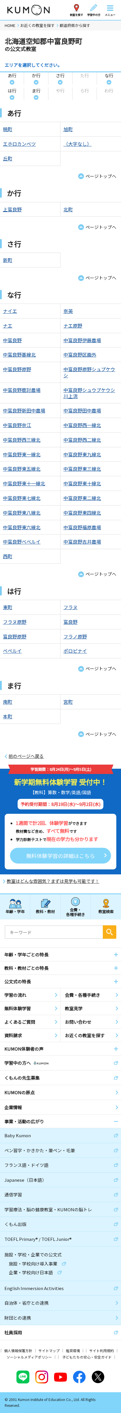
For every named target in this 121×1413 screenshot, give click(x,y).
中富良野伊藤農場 (82, 340)
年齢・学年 (15, 911)
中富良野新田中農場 (24, 410)
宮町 (68, 701)
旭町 (68, 129)
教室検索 (106, 911)
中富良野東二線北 (82, 497)
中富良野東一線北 (22, 454)
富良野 (70, 621)
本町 (7, 716)
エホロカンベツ (19, 143)
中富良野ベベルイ (22, 541)
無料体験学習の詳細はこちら (60, 855)
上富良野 (12, 209)
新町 (7, 259)
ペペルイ (12, 650)
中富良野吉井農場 (82, 541)
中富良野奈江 (17, 425)
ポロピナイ (75, 650)
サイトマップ (49, 1350)
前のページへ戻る (26, 756)
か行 (36, 75)
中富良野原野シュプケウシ (89, 372)
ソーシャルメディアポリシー (29, 1356)
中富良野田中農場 (82, 410)
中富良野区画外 (79, 354)
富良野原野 (14, 636)
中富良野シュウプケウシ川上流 (89, 393)
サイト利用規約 (101, 1350)
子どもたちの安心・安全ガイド (87, 1356)
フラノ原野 (75, 636)
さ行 (60, 75)
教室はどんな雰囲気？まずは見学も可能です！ (53, 881)
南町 (7, 701)
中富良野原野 (17, 369)
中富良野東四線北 (82, 512)
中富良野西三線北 (22, 439)
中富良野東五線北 (22, 468)
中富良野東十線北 (82, 483)
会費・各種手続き (75, 912)
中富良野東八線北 (22, 512)
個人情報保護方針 (18, 1350)
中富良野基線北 (19, 354)
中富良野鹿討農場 (22, 389)
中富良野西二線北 (82, 439)
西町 (7, 556)
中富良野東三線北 (82, 468)
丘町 (7, 158)
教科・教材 (45, 911)
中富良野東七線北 (22, 497)
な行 (109, 75)
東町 (7, 607)
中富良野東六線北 (22, 527)
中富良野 (12, 340)
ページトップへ (100, 176)
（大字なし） (77, 143)
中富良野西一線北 (82, 425)
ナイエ (10, 310)
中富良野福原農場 (82, 527)
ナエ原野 (72, 325)
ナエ (7, 325)
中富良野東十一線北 (24, 483)
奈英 (68, 310)
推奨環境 (73, 1350)
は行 (12, 91)
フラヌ (70, 607)
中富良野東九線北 (82, 454)
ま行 (36, 91)
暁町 (7, 129)
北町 (68, 209)
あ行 (12, 75)
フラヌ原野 (14, 621)
